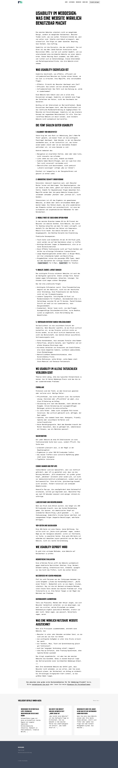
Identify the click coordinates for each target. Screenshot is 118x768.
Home (66, 2)
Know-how (85, 2)
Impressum (21, 750)
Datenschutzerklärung (25, 752)
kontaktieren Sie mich (40, 684)
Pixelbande (24, 760)
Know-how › (96, 700)
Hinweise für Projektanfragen (78, 684)
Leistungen (72, 2)
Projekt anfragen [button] (94, 2)
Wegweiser (78, 2)
